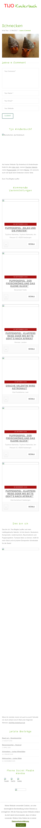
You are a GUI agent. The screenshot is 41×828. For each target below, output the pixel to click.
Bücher (26, 170)
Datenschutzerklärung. (20, 821)
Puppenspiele (11, 170)
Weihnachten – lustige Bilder (12, 758)
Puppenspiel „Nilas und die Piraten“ (20, 229)
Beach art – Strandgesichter (11, 738)
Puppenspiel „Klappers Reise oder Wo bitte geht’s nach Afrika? (21, 336)
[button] (20, 15)
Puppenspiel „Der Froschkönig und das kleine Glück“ (20, 283)
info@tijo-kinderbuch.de (17, 723)
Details (32, 244)
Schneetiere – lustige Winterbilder (13, 751)
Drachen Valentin (31, 167)
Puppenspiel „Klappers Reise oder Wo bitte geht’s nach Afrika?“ (21, 494)
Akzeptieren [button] (21, 825)
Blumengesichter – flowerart (11, 745)
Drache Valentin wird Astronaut (20, 387)
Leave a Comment (25, 30)
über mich (15, 167)
